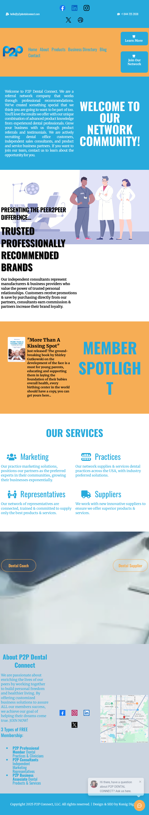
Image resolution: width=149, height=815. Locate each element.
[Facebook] (62, 8)
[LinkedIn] (74, 8)
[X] (68, 20)
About (44, 49)
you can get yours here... (48, 393)
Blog (103, 49)
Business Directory (82, 49)
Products (58, 49)
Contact (34, 55)
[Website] (80, 20)
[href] (124, 719)
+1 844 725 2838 (129, 14)
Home (32, 49)
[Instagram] (87, 8)
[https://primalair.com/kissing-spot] (16, 349)
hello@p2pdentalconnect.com (25, 14)
